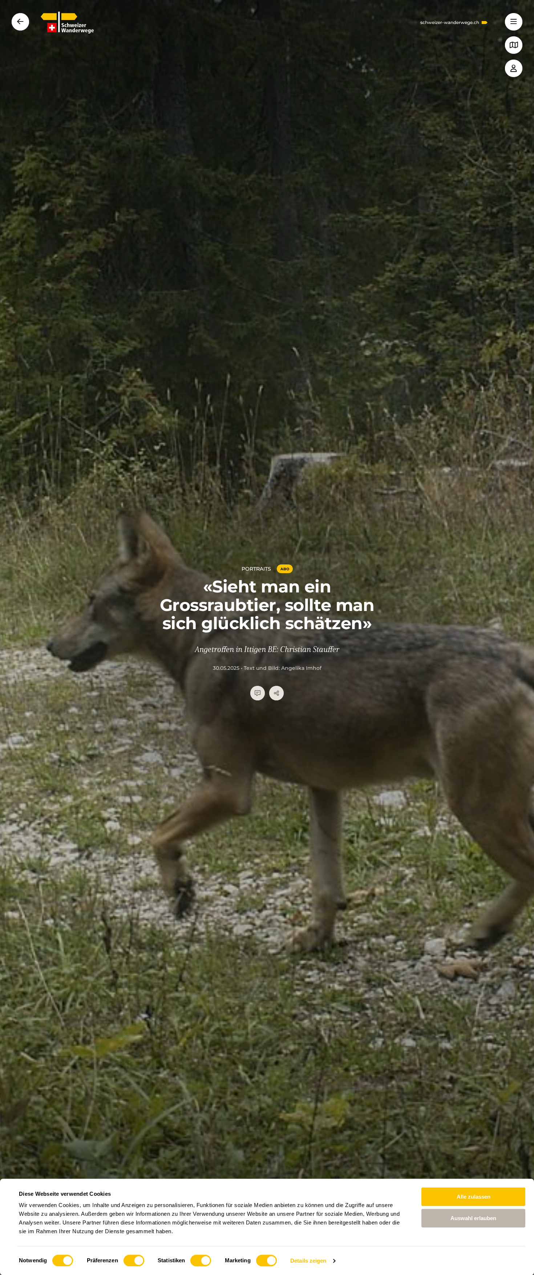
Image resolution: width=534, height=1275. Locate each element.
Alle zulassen (473, 1197)
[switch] (134, 1260)
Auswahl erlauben (473, 1218)
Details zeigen (308, 1261)
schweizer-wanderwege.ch (449, 22)
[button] (513, 22)
